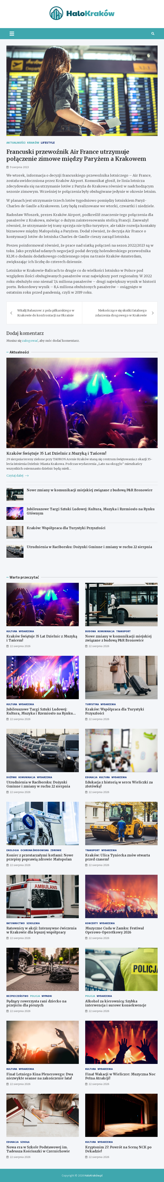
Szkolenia (33, 923)
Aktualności (15, 142)
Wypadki (47, 996)
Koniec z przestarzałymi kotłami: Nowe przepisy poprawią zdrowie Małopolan (39, 857)
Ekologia (12, 850)
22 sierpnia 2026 (20, 646)
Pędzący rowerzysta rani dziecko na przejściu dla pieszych (36, 1003)
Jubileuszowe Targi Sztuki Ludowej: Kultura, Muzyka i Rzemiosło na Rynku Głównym (39, 713)
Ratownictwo (15, 923)
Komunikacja (106, 631)
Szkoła (24, 1141)
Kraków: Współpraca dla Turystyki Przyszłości (66, 528)
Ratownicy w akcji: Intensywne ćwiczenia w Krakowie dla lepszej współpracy (41, 930)
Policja (35, 996)
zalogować (30, 341)
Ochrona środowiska (34, 850)
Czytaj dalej (15, 475)
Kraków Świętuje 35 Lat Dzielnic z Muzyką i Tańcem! (56, 453)
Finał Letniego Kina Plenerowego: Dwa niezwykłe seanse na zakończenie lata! (39, 1076)
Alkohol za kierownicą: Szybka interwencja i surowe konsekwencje (115, 1003)
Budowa (90, 631)
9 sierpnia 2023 (19, 167)
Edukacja (91, 777)
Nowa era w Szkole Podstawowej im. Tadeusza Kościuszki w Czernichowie (38, 1149)
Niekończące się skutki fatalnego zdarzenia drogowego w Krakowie (121, 313)
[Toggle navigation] (11, 33)
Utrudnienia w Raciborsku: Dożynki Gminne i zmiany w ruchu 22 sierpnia (89, 547)
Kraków (33, 142)
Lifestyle (48, 142)
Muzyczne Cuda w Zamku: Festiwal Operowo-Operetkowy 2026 (114, 930)
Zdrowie (56, 850)
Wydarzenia (26, 631)
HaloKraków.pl (93, 1175)
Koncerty (91, 923)
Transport (123, 631)
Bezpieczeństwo (17, 996)
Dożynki (11, 777)
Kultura (11, 631)
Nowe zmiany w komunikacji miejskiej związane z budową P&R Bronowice (89, 490)
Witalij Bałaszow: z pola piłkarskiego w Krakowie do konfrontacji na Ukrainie (45, 313)
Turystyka (92, 704)
